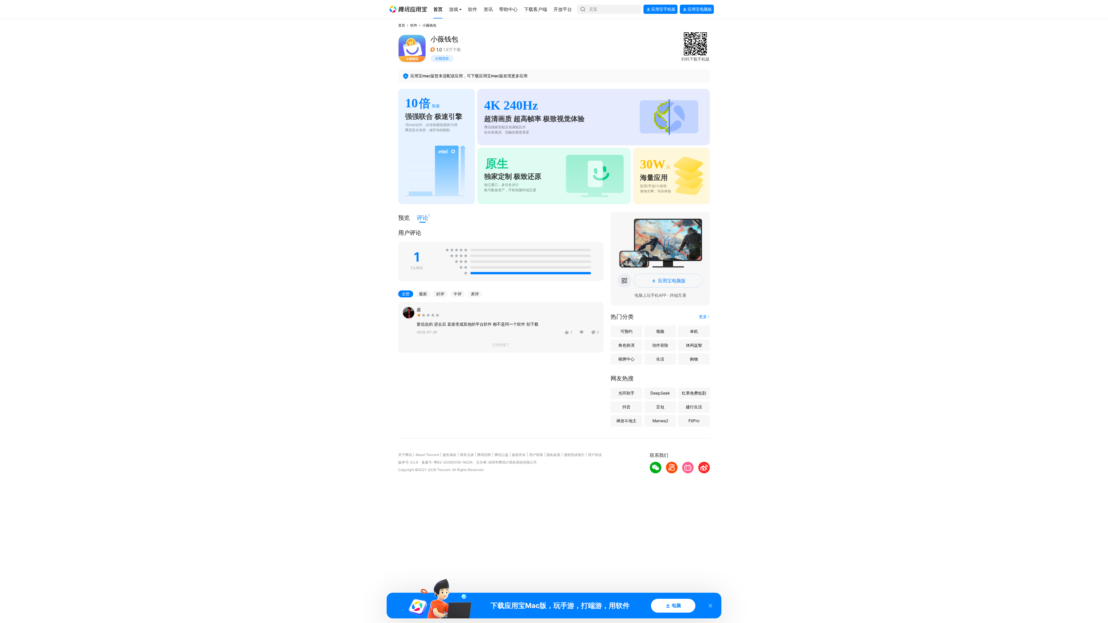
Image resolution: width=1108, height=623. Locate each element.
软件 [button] (413, 25)
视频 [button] (660, 331)
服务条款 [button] (449, 455)
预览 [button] (404, 217)
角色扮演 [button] (626, 345)
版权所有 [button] (519, 455)
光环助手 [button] (626, 393)
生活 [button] (660, 358)
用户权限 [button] (536, 455)
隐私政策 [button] (553, 455)
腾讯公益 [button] (501, 455)
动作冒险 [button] (660, 345)
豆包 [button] (660, 406)
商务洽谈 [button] (467, 455)
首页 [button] (401, 25)
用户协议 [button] (595, 455)
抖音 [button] (626, 406)
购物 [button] (694, 358)
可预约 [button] (626, 331)
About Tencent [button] (427, 455)
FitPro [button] (693, 420)
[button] (408, 9)
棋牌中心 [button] (626, 358)
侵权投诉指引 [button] (574, 455)
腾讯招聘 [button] (484, 455)
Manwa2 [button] (660, 420)
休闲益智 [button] (694, 345)
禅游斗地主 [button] (626, 420)
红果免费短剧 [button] (694, 393)
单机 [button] (694, 331)
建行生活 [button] (694, 406)
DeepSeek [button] (660, 393)
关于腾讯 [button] (405, 455)
